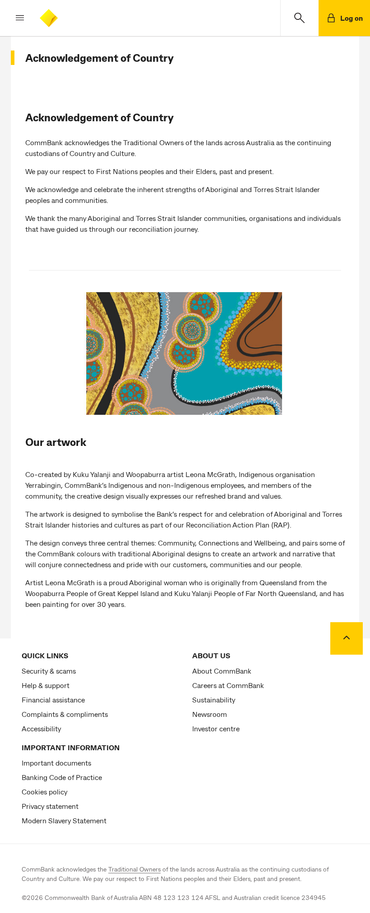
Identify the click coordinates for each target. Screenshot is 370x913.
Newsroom (209, 714)
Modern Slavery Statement (64, 820)
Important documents (56, 762)
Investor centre (216, 728)
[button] (12, 18)
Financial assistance (53, 699)
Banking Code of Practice (62, 777)
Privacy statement (50, 806)
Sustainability (213, 699)
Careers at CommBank (228, 685)
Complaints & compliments (65, 714)
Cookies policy (44, 791)
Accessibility (41, 728)
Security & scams (49, 670)
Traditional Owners (134, 869)
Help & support (45, 685)
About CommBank (221, 670)
